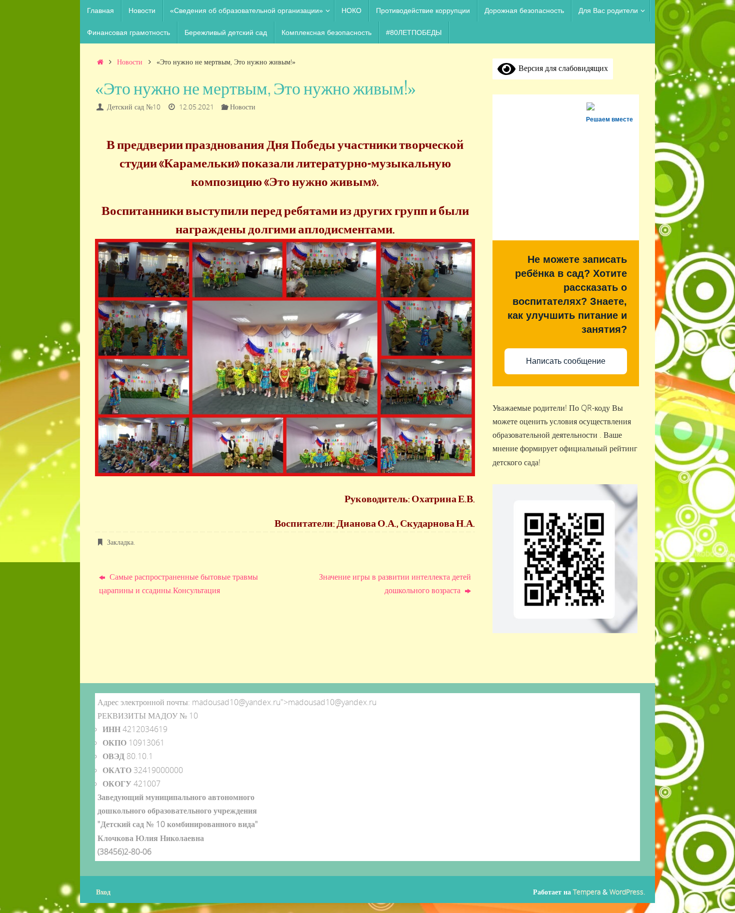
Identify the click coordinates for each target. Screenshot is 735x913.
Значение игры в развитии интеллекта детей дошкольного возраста (395, 583)
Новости (129, 61)
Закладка (120, 542)
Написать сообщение (566, 361)
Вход (103, 892)
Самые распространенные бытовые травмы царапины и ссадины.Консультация (178, 583)
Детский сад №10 (133, 106)
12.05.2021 (196, 106)
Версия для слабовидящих (562, 67)
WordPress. (627, 892)
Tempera (586, 892)
